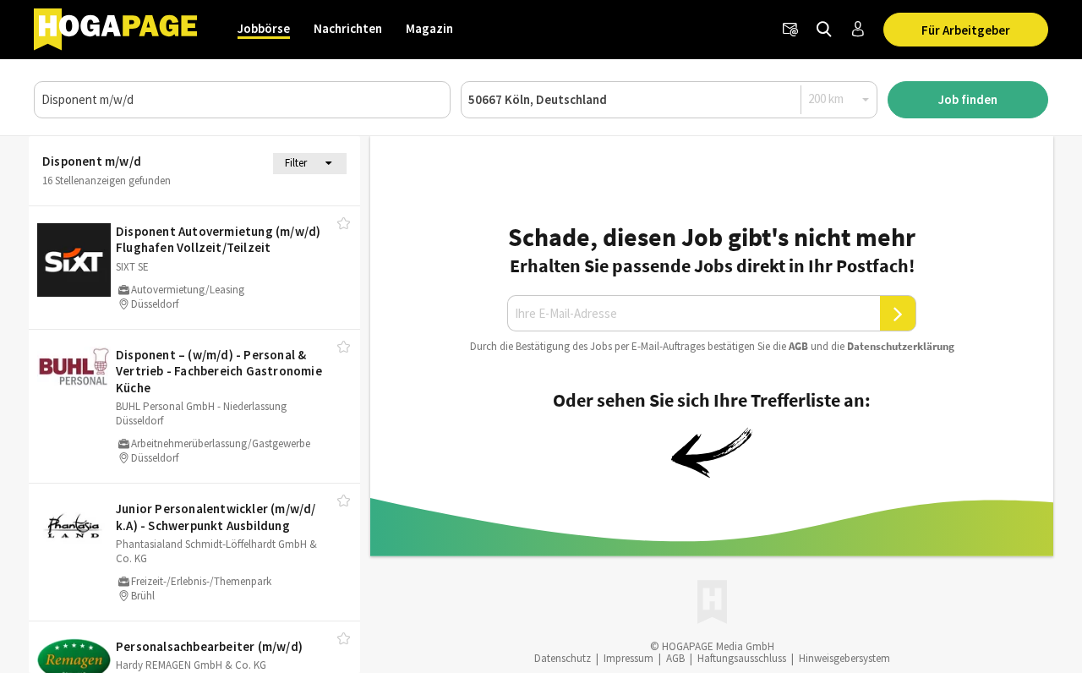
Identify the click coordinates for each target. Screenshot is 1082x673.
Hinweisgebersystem (844, 658)
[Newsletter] (790, 30)
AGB (798, 346)
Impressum (628, 658)
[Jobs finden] (824, 30)
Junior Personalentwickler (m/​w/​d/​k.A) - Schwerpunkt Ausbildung (216, 517)
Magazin (429, 28)
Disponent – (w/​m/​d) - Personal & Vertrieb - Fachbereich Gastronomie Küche (219, 371)
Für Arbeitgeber (965, 30)
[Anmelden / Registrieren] (858, 30)
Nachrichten (348, 28)
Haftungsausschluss (741, 658)
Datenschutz (562, 658)
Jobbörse (264, 28)
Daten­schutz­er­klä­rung (900, 346)
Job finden (967, 99)
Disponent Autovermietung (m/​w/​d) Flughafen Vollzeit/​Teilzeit (218, 239)
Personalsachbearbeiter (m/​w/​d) (209, 646)
